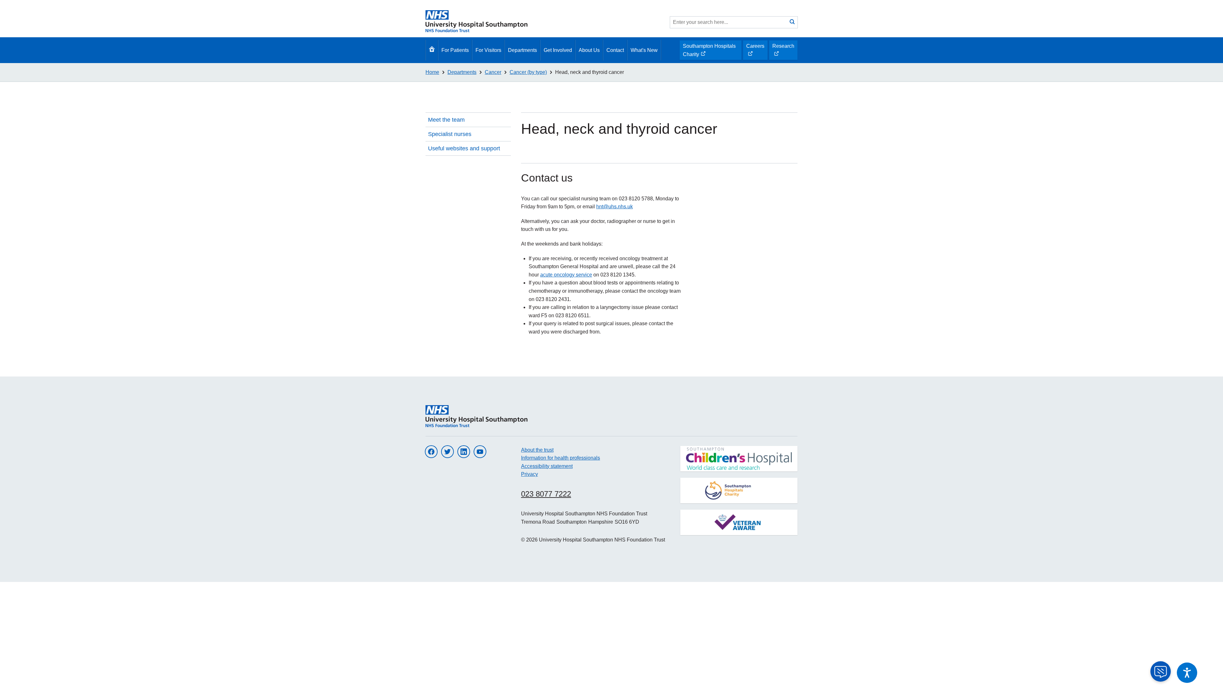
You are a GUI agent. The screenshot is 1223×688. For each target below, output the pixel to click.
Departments (522, 50)
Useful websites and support (464, 148)
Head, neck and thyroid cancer (589, 72)
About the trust (537, 450)
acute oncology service (566, 274)
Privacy (529, 474)
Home (432, 72)
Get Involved (558, 50)
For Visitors (488, 50)
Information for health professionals (560, 458)
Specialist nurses (449, 134)
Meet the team (446, 120)
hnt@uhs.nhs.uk (614, 206)
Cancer (493, 72)
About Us (589, 50)
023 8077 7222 (546, 494)
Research (783, 51)
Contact (615, 50)
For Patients (455, 50)
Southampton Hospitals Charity (709, 51)
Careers (755, 51)
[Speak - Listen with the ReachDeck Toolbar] (1187, 673)
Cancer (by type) (528, 72)
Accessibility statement (547, 466)
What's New (644, 50)
